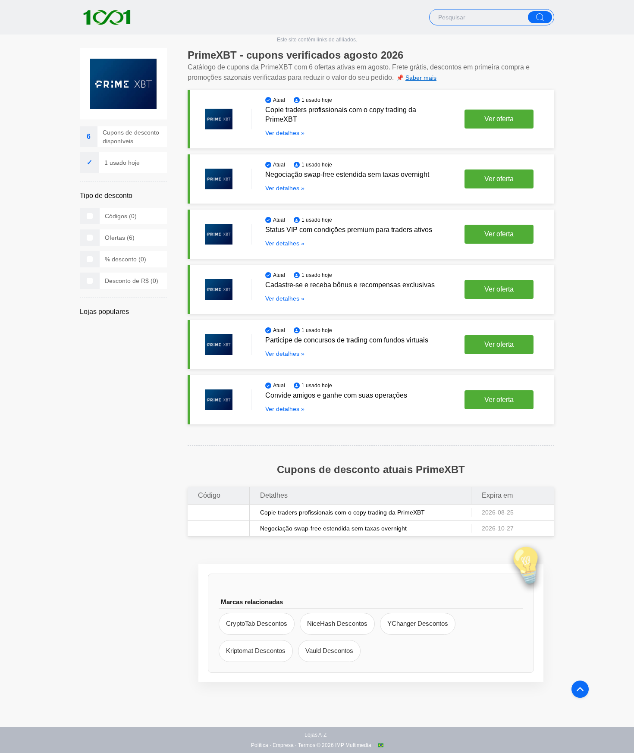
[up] (580, 689)
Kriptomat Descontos (256, 650)
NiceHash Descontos (337, 623)
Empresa (283, 745)
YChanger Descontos (417, 623)
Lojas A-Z (315, 735)
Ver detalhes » (284, 132)
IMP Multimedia (353, 745)
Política (259, 745)
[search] (540, 17)
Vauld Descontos (329, 650)
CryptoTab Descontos (256, 623)
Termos (306, 745)
